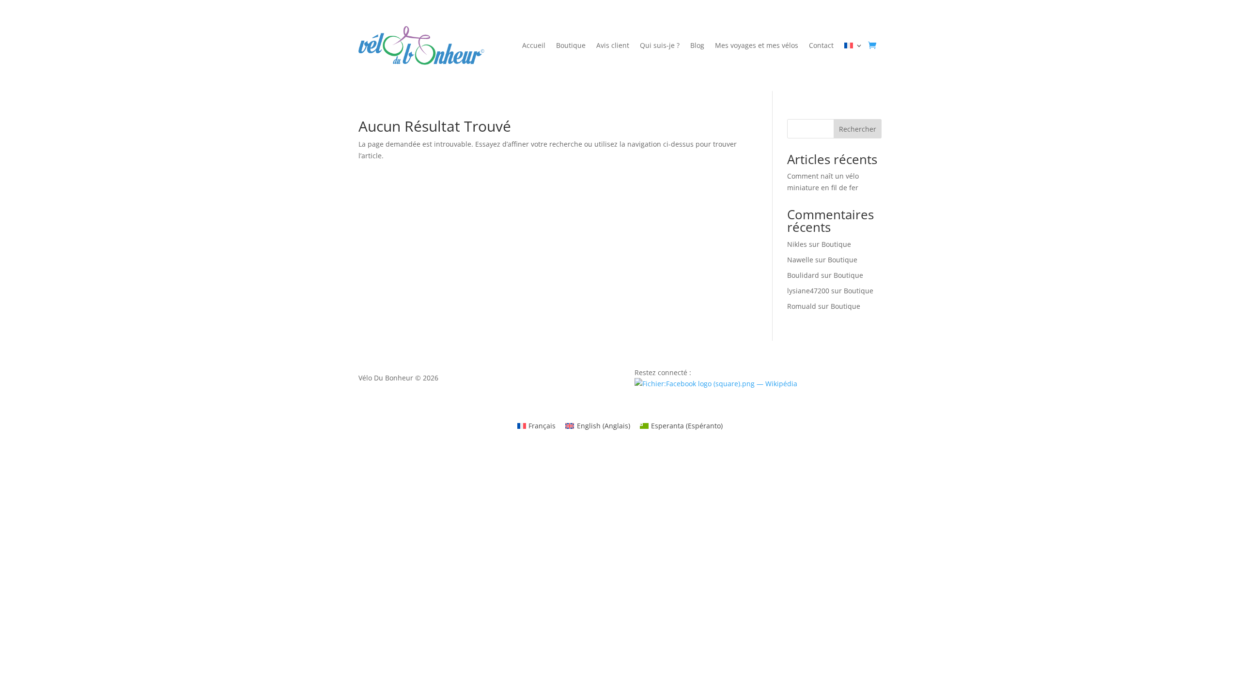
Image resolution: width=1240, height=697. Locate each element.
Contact (821, 46)
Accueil (533, 46)
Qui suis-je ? (660, 46)
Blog (697, 46)
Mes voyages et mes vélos (756, 46)
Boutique (571, 46)
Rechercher (857, 129)
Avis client (612, 46)
